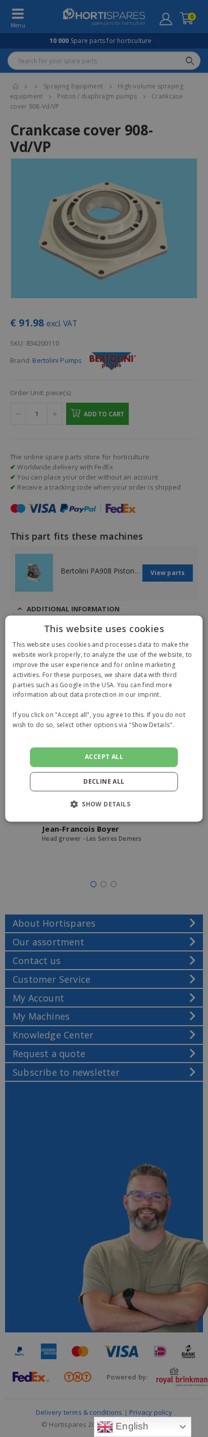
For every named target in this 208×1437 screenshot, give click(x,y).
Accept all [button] (104, 756)
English (131, 1426)
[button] (104, 804)
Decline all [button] (103, 781)
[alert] (104, 718)
